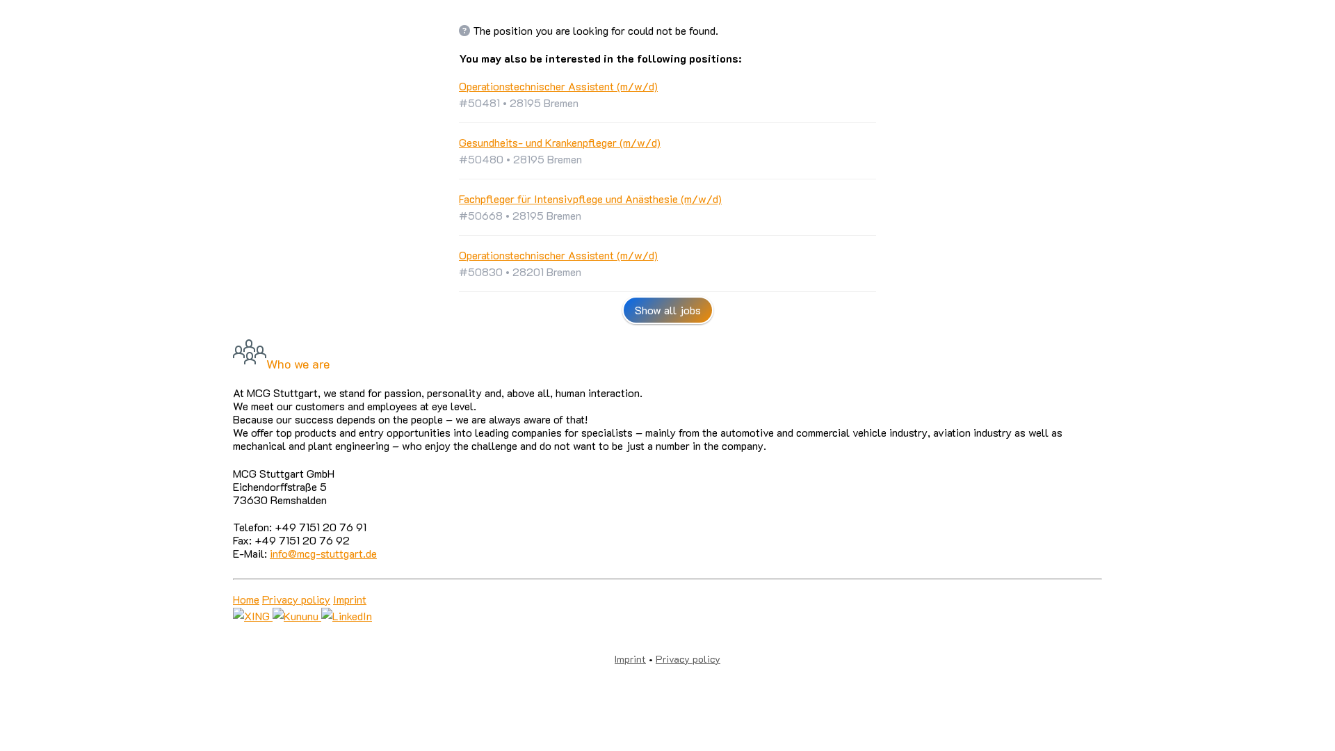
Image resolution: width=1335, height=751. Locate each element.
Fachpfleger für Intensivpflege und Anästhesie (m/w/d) (590, 198)
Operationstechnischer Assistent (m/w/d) (558, 86)
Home (246, 599)
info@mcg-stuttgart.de (323, 553)
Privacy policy (296, 599)
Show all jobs (668, 309)
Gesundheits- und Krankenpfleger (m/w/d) (560, 142)
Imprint (349, 599)
